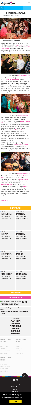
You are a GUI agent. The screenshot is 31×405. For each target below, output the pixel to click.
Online (25, 186)
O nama (15, 389)
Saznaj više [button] (18, 397)
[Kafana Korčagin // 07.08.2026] (20, 271)
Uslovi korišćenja (15, 384)
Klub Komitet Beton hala (21, 345)
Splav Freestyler (6, 214)
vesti (12, 15)
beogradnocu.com (20, 45)
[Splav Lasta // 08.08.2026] (4, 231)
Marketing (15, 392)
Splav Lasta (4, 234)
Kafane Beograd (15, 324)
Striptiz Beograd (15, 328)
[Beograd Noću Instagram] (17, 380)
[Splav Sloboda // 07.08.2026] (20, 231)
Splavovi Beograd (15, 321)
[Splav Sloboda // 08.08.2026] (20, 211)
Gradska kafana (3, 363)
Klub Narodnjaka (4, 371)
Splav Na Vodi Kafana (5, 366)
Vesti (5, 8)
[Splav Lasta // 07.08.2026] (20, 251)
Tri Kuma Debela (5, 15)
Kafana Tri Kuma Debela (23, 75)
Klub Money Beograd (5, 350)
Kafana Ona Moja (4, 368)
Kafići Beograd (15, 333)
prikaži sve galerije (16, 292)
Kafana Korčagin (21, 274)
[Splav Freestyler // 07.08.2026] (4, 251)
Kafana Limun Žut (6, 274)
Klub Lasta (18, 346)
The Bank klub (19, 348)
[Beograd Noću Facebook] (14, 380)
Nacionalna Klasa (19, 353)
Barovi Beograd (15, 331)
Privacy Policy (15, 386)
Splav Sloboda (20, 214)
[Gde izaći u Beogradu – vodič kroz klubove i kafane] (15, 308)
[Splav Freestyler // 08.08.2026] (4, 211)
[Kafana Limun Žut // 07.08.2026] (4, 271)
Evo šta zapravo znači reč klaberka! (14, 303)
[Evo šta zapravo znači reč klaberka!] (10, 301)
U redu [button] (15, 401)
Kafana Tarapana (4, 364)
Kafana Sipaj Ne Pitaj (4, 370)
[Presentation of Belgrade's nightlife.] (8, 3)
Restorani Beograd (15, 326)
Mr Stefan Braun (19, 351)
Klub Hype (18, 350)
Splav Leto (2, 351)
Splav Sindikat (3, 353)
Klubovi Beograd (15, 319)
